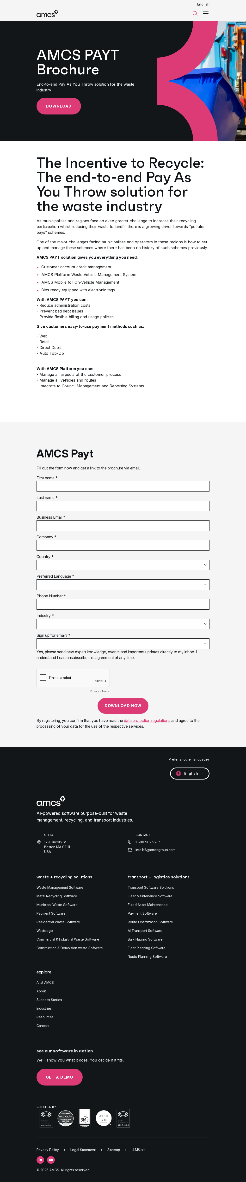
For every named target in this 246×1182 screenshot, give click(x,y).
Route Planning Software (147, 956)
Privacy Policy (48, 1150)
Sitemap (113, 1150)
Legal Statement (83, 1150)
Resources (45, 1017)
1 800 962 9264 (148, 842)
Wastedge (45, 931)
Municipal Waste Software (57, 905)
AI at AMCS (45, 982)
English (203, 4)
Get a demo (59, 1077)
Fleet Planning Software (147, 948)
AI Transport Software (145, 931)
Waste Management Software (60, 887)
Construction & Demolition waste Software (70, 948)
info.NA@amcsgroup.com (155, 850)
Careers (43, 1026)
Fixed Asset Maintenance (148, 905)
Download (59, 106)
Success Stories (49, 1000)
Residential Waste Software (58, 922)
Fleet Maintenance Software (150, 896)
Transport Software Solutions (151, 887)
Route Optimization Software (150, 922)
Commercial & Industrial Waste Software (68, 939)
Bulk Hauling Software (145, 939)
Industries (44, 1008)
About (41, 991)
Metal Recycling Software (57, 896)
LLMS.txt (138, 1150)
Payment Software (51, 913)
